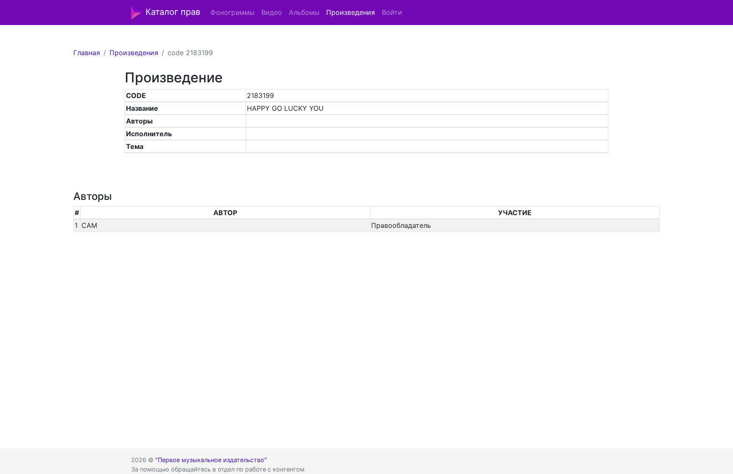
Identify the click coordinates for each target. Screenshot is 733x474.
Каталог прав (172, 12)
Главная (86, 52)
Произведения (350, 12)
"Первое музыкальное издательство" (211, 459)
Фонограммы (232, 12)
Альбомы (304, 12)
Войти (392, 12)
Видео (271, 12)
